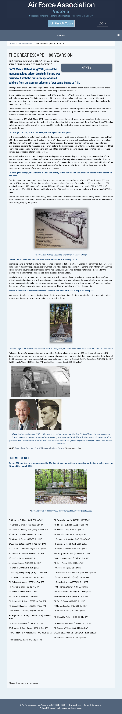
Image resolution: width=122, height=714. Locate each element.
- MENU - (62, 35)
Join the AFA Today (61, 23)
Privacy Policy (75, 705)
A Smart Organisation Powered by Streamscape (61, 708)
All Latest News (26, 43)
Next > (87, 67)
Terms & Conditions (92, 705)
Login (102, 23)
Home (12, 43)
